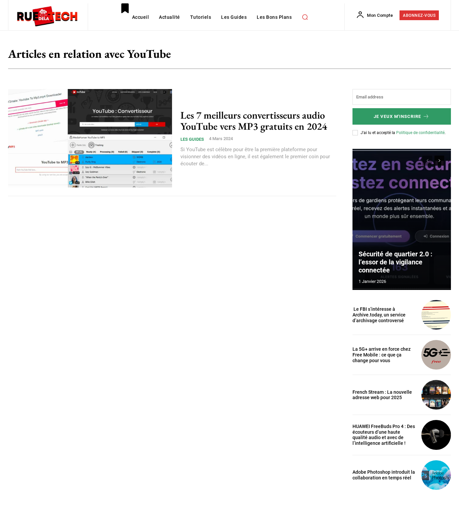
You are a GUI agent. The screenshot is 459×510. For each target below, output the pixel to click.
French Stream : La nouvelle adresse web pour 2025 (382, 394)
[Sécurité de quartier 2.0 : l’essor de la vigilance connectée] (401, 219)
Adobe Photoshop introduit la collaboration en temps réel (383, 474)
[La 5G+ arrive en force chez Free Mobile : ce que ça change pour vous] (436, 355)
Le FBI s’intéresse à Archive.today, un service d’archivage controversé (379, 314)
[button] (304, 16)
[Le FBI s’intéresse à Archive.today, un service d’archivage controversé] (436, 315)
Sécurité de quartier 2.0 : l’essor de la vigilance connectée (395, 262)
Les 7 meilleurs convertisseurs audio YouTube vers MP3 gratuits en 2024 (253, 121)
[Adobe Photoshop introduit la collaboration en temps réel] (436, 475)
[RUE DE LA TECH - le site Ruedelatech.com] (47, 16)
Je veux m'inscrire (397, 116)
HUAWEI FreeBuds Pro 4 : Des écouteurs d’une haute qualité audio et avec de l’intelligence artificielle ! (383, 435)
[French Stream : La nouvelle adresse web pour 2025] (436, 395)
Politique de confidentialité (420, 132)
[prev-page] (427, 161)
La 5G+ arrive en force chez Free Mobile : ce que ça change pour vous (381, 354)
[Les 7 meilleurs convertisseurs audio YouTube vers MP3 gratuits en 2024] (90, 138)
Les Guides (192, 139)
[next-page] (439, 161)
